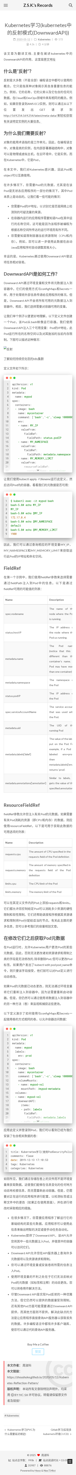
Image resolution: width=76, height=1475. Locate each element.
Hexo (38, 1470)
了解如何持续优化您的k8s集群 (24, 358)
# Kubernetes (12, 1415)
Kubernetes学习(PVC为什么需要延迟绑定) (20, 1431)
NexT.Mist (50, 1470)
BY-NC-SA (21, 1394)
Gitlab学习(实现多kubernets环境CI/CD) (57, 1431)
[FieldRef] (70, 568)
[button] (6, 5)
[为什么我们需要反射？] (70, 133)
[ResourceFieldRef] (70, 805)
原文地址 (50, 59)
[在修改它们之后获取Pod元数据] (70, 938)
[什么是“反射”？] (70, 71)
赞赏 (38, 1351)
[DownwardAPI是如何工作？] (70, 274)
